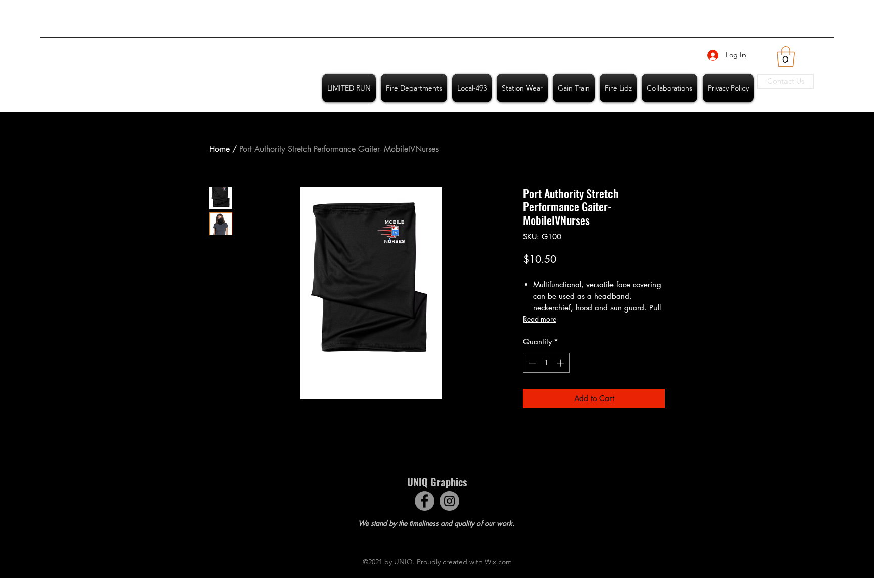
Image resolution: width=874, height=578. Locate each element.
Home (219, 149)
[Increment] (562, 362)
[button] (786, 56)
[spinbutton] (546, 362)
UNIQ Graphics (437, 482)
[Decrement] (531, 362)
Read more (539, 319)
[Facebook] (424, 501)
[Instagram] (449, 501)
